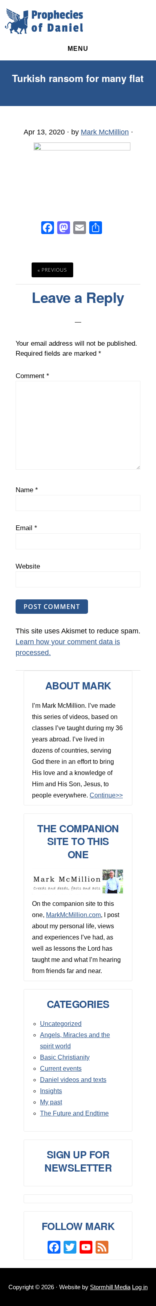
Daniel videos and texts (73, 1079)
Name (27, 490)
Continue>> (106, 795)
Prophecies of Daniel (44, 21)
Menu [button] (78, 48)
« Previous (52, 269)
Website (28, 566)
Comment (32, 376)
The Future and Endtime (74, 1113)
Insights (51, 1091)
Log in (140, 1287)
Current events (61, 1068)
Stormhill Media (110, 1287)
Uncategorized (61, 1023)
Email (26, 528)
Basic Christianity (65, 1057)
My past (51, 1102)
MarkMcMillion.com (73, 914)
